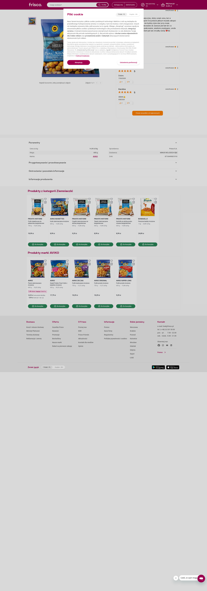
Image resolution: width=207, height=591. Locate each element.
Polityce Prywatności (82, 56)
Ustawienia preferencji (128, 62)
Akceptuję (78, 62)
